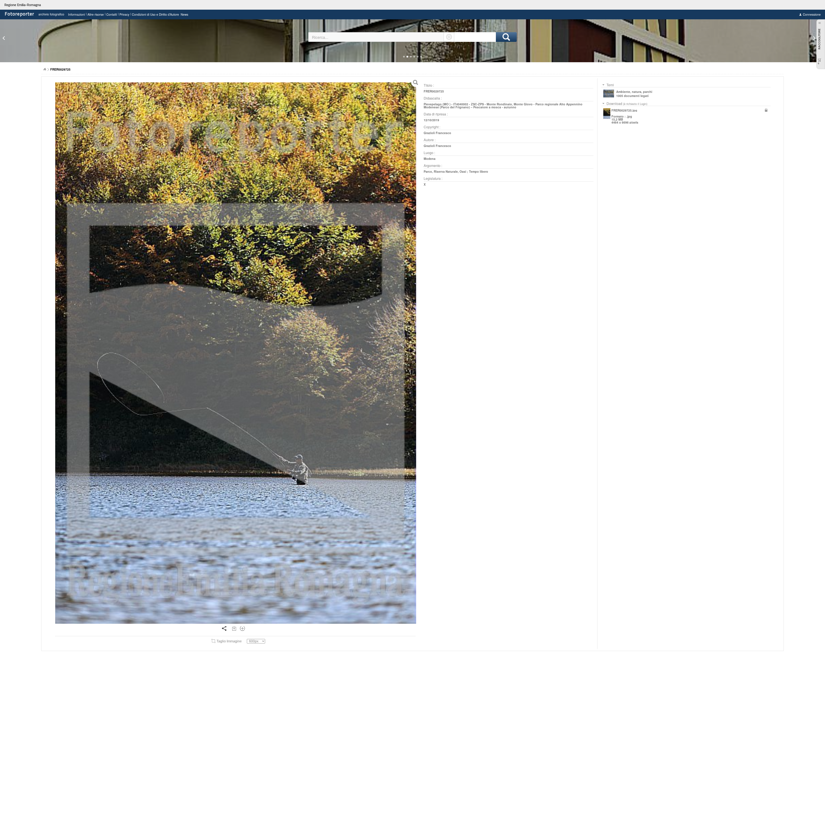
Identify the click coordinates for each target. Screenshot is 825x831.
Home (44, 69)
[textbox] (376, 37)
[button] (404, 57)
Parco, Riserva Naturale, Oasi (445, 171)
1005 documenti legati (632, 96)
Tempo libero (478, 171)
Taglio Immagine (229, 641)
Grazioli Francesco (437, 133)
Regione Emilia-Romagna (22, 4)
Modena (429, 158)
